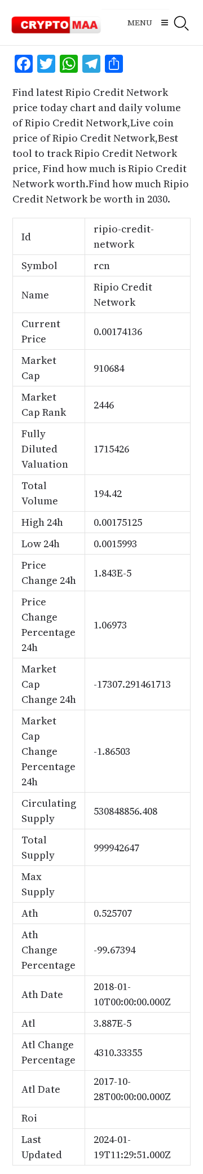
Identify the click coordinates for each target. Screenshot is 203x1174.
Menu (139, 22)
